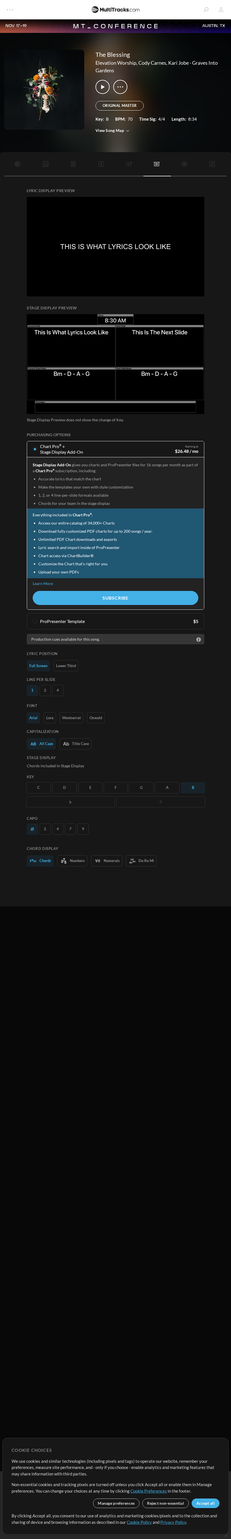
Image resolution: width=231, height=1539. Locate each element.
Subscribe (115, 597)
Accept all (205, 1503)
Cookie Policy (139, 1522)
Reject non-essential (165, 1503)
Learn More (43, 583)
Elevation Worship (115, 63)
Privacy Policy (173, 1522)
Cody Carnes (152, 63)
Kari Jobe (178, 63)
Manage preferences (116, 1503)
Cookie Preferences (148, 1490)
